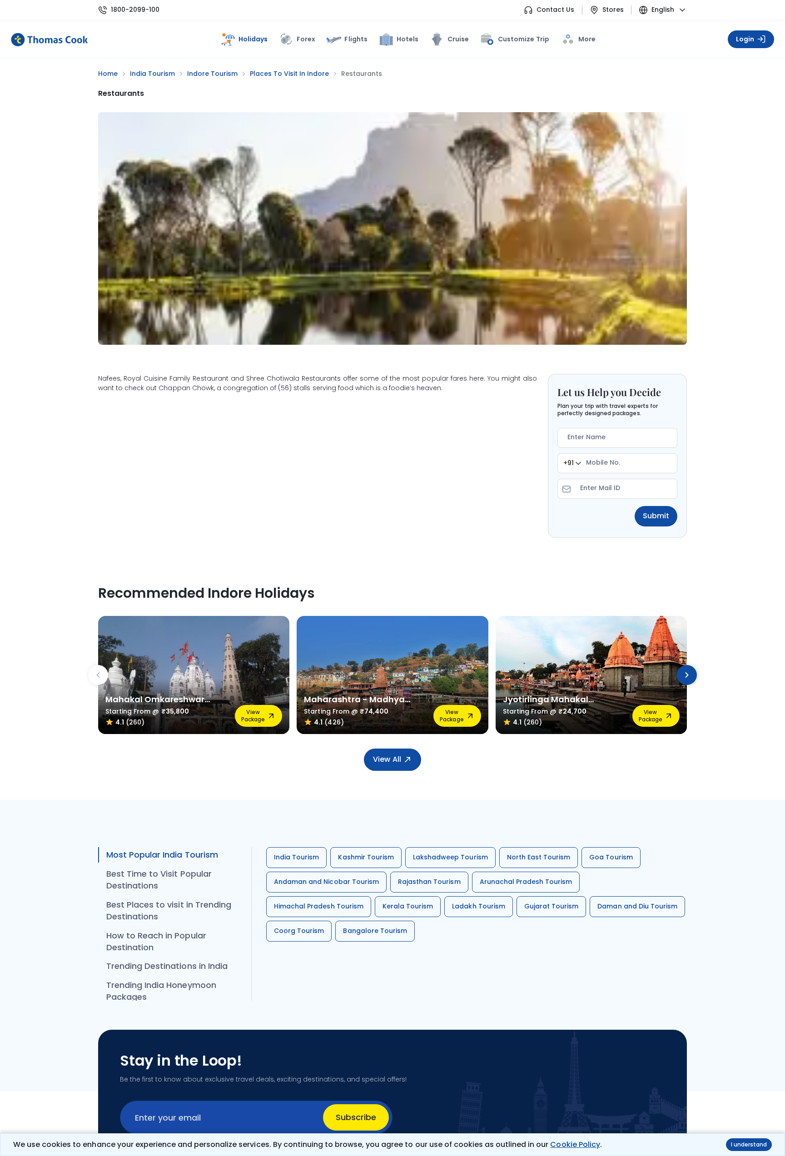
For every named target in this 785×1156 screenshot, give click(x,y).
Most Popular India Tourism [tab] (162, 854)
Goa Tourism (610, 857)
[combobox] (572, 463)
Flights (355, 39)
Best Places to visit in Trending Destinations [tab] (168, 910)
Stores (613, 9)
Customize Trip (523, 37)
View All (387, 759)
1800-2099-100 (135, 9)
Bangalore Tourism (375, 930)
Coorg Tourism (299, 930)
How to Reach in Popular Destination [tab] (156, 941)
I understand (749, 1144)
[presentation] (98, 675)
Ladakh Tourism (478, 906)
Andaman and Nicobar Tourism (326, 881)
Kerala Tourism (408, 906)
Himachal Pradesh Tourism (318, 906)
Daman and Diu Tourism (637, 906)
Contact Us (555, 9)
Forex (306, 39)
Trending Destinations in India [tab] (167, 966)
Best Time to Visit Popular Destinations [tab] (159, 879)
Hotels (407, 39)
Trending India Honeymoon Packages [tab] (161, 990)
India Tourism (296, 857)
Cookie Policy (575, 1144)
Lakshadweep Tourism (450, 857)
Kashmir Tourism (366, 857)
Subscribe (356, 1117)
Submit (656, 516)
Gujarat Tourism (551, 906)
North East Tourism (539, 857)
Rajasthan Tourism (429, 881)
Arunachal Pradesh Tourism (526, 881)
